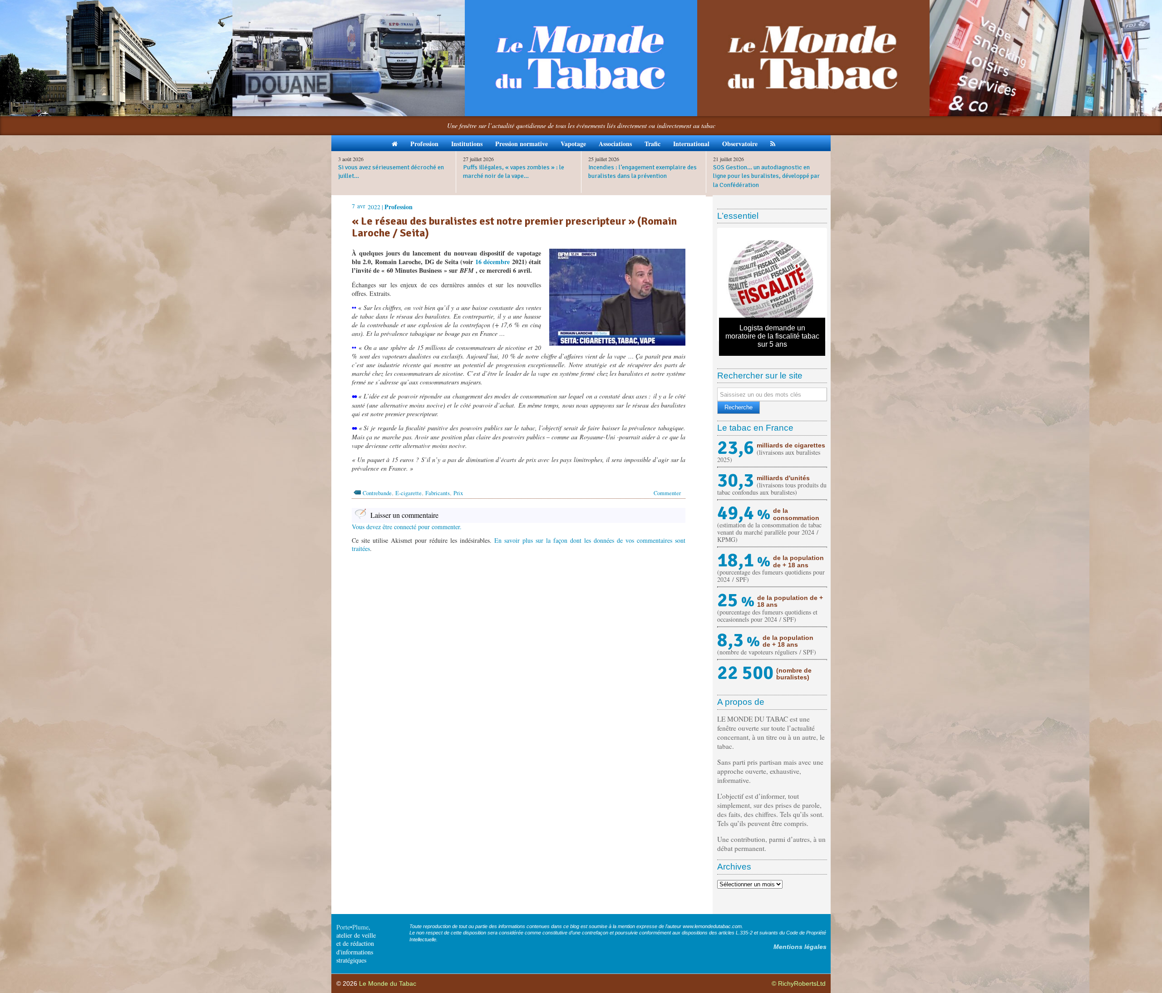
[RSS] (773, 143)
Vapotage (573, 143)
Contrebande (377, 493)
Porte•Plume (352, 927)
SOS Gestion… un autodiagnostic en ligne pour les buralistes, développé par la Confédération (766, 175)
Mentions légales (800, 946)
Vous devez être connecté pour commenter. (407, 526)
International (691, 143)
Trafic (652, 143)
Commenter (667, 493)
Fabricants (437, 493)
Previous (705, 284)
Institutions (467, 143)
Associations (615, 143)
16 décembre (492, 261)
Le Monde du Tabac (387, 983)
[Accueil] (394, 143)
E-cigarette (408, 493)
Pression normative (521, 143)
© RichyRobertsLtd (799, 983)
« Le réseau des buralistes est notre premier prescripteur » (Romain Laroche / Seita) (514, 227)
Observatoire (740, 143)
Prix (458, 493)
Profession (424, 143)
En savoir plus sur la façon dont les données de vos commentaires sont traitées (518, 544)
